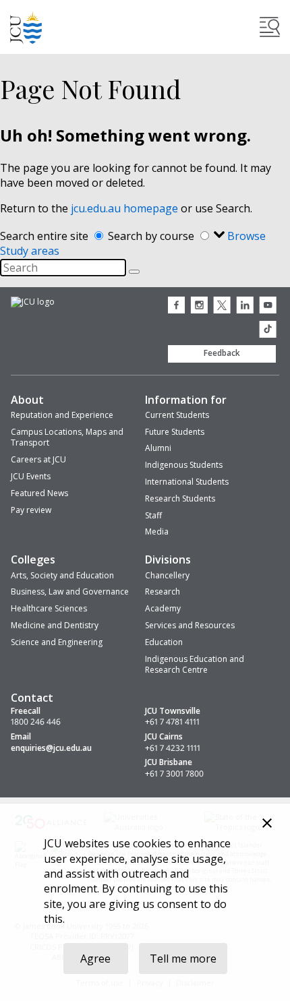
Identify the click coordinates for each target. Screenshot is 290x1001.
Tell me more (183, 958)
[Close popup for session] (267, 824)
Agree (95, 958)
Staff (153, 515)
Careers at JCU (38, 459)
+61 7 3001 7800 (174, 773)
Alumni (158, 448)
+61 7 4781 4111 (172, 722)
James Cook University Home (26, 27)
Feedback (222, 353)
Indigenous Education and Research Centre (194, 664)
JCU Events (31, 476)
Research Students (180, 498)
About (27, 399)
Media (157, 531)
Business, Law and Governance (70, 591)
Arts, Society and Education (62, 575)
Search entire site (45, 236)
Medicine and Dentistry (54, 625)
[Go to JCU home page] (33, 302)
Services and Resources (190, 625)
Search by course (152, 236)
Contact (32, 697)
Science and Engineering (57, 642)
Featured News (39, 493)
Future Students (174, 431)
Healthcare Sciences (49, 608)
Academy (163, 608)
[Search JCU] (270, 27)
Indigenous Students (184, 465)
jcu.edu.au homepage (124, 208)
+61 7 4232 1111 (172, 748)
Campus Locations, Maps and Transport (67, 437)
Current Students (177, 415)
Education (164, 642)
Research (162, 591)
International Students (187, 481)
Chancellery (167, 575)
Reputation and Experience (62, 415)
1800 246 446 (36, 722)
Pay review (31, 510)
